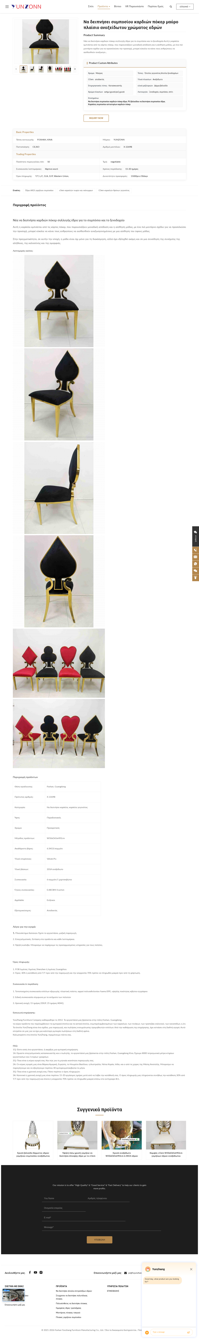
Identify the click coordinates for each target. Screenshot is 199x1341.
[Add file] (147, 1333)
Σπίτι (91, 6)
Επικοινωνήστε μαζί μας (15, 1305)
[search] (171, 6)
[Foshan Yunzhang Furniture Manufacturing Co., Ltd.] (26, 7)
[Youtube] (35, 1273)
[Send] (188, 1333)
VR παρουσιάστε (134, 6)
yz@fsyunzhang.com (137, 1273)
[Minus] (191, 1269)
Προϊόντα (103, 6)
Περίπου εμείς (155, 6)
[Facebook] (30, 1273)
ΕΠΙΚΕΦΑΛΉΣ (113, 1291)
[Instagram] (41, 1273)
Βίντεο (117, 6)
